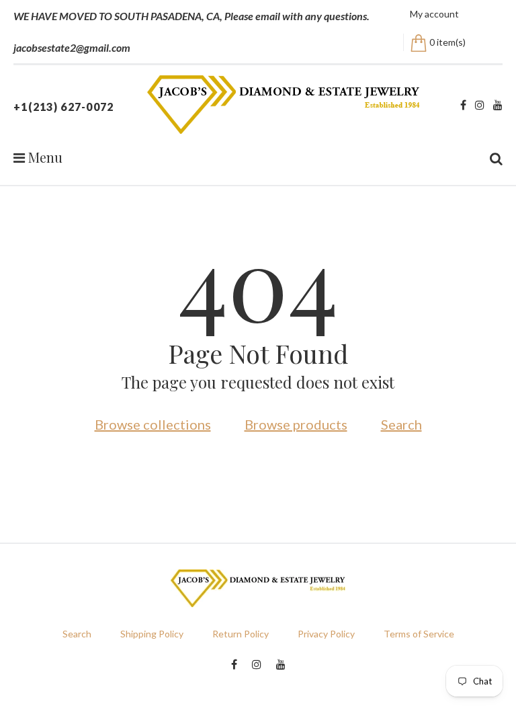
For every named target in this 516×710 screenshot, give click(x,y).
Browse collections (153, 424)
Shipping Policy (151, 633)
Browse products (296, 424)
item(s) (447, 42)
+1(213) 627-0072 (63, 106)
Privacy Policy (326, 633)
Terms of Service (419, 633)
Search (401, 424)
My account (434, 13)
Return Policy (240, 633)
